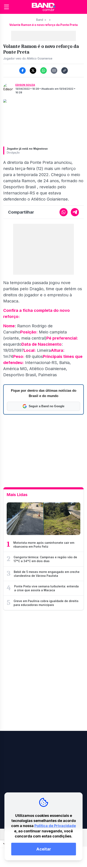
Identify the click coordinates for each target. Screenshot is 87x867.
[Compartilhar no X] (33, 70)
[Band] (43, 7)
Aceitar (43, 849)
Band (39, 19)
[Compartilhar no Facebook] (22, 70)
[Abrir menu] (6, 7)
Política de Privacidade (55, 826)
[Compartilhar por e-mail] (54, 70)
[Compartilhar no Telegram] (75, 212)
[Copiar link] (64, 70)
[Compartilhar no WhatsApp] (43, 70)
